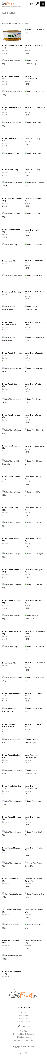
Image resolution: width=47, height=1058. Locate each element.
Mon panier (23, 1018)
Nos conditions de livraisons (23, 1034)
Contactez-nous (23, 1022)
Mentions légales (23, 1037)
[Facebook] (21, 1053)
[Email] (26, 1053)
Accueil (23, 1012)
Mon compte (23, 1015)
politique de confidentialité (23, 1040)
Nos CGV (23, 1031)
